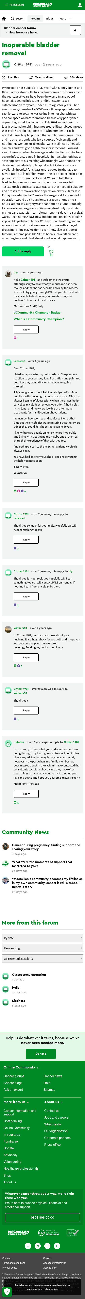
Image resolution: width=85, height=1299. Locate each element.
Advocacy (10, 1155)
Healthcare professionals (21, 1168)
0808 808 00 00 (42, 1217)
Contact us (51, 1111)
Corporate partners (57, 1138)
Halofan (19, 742)
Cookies (47, 1258)
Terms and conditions (13, 1263)
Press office (52, 1145)
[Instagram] (57, 1245)
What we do (52, 1124)
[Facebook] (28, 1245)
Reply (26, 329)
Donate (40, 1053)
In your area (12, 1135)
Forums (35, 18)
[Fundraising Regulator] (48, 1232)
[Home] (42, 5)
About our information (54, 1263)
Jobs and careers (56, 1117)
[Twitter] (38, 1245)
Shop (7, 1175)
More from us (15, 1102)
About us (10, 1182)
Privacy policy (9, 1268)
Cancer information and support (20, 1112)
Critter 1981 (23, 64)
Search (20, 18)
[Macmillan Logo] (18, 1232)
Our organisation (56, 1131)
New (75, 30)
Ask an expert (13, 1090)
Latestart (20, 361)
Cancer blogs (13, 1083)
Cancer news (53, 1076)
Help (47, 1083)
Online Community (20, 1067)
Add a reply (22, 251)
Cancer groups (14, 1076)
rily (16, 272)
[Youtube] (47, 1245)
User (80, 5)
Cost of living (13, 1121)
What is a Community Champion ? (39, 319)
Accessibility (50, 1268)
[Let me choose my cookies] (7, 1292)
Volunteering (12, 1162)
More (13, 5)
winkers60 (21, 628)
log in (51, 253)
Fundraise (11, 1141)
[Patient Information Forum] (72, 1232)
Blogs (49, 18)
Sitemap (49, 1090)
